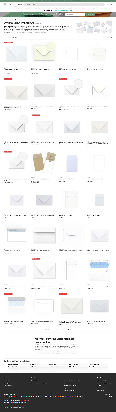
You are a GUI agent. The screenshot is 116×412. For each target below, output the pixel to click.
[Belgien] (9, 396)
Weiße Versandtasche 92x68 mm (67, 179)
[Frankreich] (21, 396)
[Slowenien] (68, 396)
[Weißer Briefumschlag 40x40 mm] (72, 54)
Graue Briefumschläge (53, 368)
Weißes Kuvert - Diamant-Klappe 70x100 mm (42, 142)
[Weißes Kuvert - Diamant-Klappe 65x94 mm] (99, 90)
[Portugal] (55, 396)
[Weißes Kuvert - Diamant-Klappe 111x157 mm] (44, 270)
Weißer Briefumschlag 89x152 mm (12, 250)
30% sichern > (90, 14)
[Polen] (53, 396)
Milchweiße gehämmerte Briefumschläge (42, 69)
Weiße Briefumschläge (13, 364)
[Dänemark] (11, 396)
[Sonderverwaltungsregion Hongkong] (70, 396)
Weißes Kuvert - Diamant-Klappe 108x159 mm (15, 286)
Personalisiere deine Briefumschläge (72, 380)
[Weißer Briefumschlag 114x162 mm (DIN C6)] (99, 270)
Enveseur (22, 407)
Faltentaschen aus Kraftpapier (75, 8)
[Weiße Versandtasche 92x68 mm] (72, 163)
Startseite (5, 19)
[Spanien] (72, 396)
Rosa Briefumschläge (53, 366)
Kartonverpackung (59, 8)
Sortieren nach (7, 37)
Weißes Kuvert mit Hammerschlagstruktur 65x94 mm (16, 143)
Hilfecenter (6, 388)
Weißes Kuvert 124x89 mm (93, 215)
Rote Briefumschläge (33, 366)
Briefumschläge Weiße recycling (12, 69)
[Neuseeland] (43, 396)
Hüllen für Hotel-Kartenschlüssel (40, 179)
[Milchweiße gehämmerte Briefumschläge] (44, 54)
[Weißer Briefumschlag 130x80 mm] (72, 270)
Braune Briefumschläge (74, 368)
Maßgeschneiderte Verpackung (63, 10)
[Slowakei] (65, 396)
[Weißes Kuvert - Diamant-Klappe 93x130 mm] (16, 200)
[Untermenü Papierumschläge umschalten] (19, 8)
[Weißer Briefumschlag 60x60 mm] (99, 54)
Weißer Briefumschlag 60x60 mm (95, 69)
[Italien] (31, 396)
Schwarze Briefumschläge (94, 368)
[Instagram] (110, 396)
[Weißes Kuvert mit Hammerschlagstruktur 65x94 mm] (16, 127)
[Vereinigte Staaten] (82, 396)
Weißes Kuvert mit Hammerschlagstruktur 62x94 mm (71, 107)
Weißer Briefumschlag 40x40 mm (67, 69)
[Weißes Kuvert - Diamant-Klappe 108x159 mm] (16, 270)
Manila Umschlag (52, 364)
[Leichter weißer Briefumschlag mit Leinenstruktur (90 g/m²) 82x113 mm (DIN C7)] (99, 127)
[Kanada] (33, 396)
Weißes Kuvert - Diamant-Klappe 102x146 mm (98, 250)
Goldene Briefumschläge (94, 364)
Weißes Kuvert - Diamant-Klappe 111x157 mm (42, 286)
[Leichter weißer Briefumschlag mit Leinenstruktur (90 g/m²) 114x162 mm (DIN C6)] (72, 306)
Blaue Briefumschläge (93, 366)
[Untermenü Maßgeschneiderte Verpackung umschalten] (72, 10)
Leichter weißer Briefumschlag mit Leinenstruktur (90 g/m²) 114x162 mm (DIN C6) (70, 322)
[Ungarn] (77, 396)
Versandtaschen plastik (44, 8)
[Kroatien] (36, 396)
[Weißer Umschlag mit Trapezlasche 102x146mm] (72, 235)
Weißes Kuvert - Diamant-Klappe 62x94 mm (42, 106)
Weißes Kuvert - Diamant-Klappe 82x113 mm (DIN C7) (71, 143)
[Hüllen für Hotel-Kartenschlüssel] (44, 163)
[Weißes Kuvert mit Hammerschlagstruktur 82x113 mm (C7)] (16, 163)
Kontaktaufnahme (35, 380)
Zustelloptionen (7, 383)
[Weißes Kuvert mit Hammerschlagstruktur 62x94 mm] (72, 90)
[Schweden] (60, 396)
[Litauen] (41, 396)
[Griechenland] (24, 396)
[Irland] (28, 396)
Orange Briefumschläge (13, 366)
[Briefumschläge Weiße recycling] (16, 54)
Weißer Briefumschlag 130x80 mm (67, 286)
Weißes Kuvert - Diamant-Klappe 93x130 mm (15, 215)
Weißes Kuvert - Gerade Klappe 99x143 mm (42, 250)
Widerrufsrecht (100, 390)
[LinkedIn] (111, 396)
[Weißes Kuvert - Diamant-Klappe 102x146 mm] (99, 235)
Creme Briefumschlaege (33, 364)
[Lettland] (38, 396)
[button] (111, 5)
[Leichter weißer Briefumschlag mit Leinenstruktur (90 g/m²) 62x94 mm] (16, 90)
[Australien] (7, 396)
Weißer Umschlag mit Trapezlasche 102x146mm (71, 250)
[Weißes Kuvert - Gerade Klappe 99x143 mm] (44, 235)
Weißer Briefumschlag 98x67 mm (95, 179)
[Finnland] (19, 396)
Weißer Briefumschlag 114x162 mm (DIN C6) (97, 286)
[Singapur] (63, 396)
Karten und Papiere (48, 10)
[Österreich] (50, 396)
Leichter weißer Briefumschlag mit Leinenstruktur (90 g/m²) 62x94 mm (13, 107)
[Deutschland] (14, 396)
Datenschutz (100, 385)
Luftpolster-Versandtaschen (29, 8)
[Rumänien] (58, 396)
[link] (46, 329)
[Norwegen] (48, 396)
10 (62, 329)
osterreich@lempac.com (41, 383)
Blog (65, 388)
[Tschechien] (75, 396)
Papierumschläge (13, 8)
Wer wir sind (6, 380)
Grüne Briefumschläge (13, 368)
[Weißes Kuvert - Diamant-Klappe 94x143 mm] (44, 200)
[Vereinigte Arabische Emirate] (80, 396)
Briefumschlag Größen (9, 385)
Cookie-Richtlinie (101, 388)
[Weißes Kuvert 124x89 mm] (99, 200)
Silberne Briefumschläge (34, 368)
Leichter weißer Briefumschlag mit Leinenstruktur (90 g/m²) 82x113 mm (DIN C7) (97, 143)
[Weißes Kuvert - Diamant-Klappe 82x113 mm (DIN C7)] (72, 127)
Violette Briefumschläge (74, 366)
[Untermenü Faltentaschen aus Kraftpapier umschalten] (85, 8)
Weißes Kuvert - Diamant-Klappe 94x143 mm (42, 215)
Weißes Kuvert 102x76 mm (65, 215)
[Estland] (16, 396)
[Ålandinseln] (4, 396)
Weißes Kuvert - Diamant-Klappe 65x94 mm (97, 106)
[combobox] (64, 4)
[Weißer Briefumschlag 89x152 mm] (16, 235)
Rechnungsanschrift (101, 380)
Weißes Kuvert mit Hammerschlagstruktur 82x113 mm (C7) (16, 179)
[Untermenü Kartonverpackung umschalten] (65, 8)
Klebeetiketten (91, 8)
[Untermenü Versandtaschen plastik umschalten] (52, 8)
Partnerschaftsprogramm (69, 390)
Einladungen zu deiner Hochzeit (63, 353)
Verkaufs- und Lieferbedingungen (104, 383)
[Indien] (26, 396)
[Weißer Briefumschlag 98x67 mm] (99, 163)
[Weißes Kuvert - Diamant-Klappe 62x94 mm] (44, 90)
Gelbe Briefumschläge (73, 364)
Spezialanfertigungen (68, 383)
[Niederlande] (46, 396)
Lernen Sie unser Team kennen (70, 385)
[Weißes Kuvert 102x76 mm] (72, 200)
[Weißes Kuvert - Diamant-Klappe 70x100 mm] (44, 127)
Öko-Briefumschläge (101, 8)
